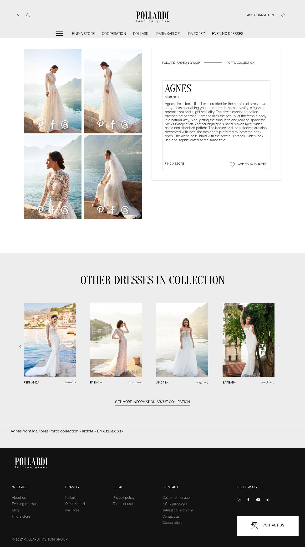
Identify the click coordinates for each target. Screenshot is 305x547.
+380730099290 (175, 504)
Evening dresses (227, 34)
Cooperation (114, 34)
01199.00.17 (202, 382)
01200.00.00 (135, 382)
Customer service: (176, 498)
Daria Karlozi (168, 34)
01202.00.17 (70, 382)
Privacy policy (124, 498)
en (17, 15)
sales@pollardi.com (178, 510)
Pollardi (141, 34)
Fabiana (96, 382)
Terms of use (123, 504)
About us (19, 498)
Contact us (171, 516)
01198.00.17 (268, 382)
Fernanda (31, 382)
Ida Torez (196, 34)
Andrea (162, 382)
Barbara (229, 382)
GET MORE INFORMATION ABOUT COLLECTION (152, 402)
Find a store (83, 34)
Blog (15, 510)
